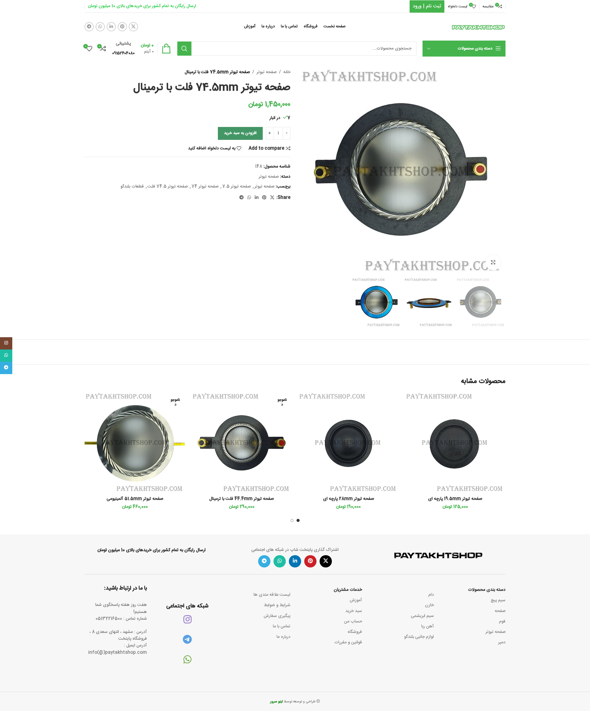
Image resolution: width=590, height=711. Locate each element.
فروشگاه (355, 632)
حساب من (353, 621)
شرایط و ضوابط (277, 605)
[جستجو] (184, 48)
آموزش (356, 600)
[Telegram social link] (89, 26)
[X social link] (133, 26)
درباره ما (283, 637)
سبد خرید (353, 611)
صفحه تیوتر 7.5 (236, 186)
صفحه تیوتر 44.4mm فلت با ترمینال (241, 499)
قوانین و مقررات (348, 642)
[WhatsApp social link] (100, 26)
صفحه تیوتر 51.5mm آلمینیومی (135, 499)
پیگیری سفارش (277, 616)
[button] (298, 520)
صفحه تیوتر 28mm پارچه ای (348, 499)
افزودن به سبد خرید (240, 133)
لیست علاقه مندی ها (272, 594)
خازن (429, 605)
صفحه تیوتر (267, 72)
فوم (502, 621)
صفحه (500, 611)
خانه (286, 72)
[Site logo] (478, 27)
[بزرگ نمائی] (493, 262)
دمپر (501, 642)
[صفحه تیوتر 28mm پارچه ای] (348, 443)
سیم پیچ (498, 600)
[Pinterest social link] (122, 26)
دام (431, 594)
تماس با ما (281, 626)
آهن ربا (427, 626)
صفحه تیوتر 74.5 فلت (168, 186)
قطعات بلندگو (132, 186)
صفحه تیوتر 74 (204, 186)
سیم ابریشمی (422, 616)
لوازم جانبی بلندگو (419, 637)
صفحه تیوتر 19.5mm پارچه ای (455, 499)
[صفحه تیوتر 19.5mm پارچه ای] (455, 443)
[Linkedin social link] (111, 26)
